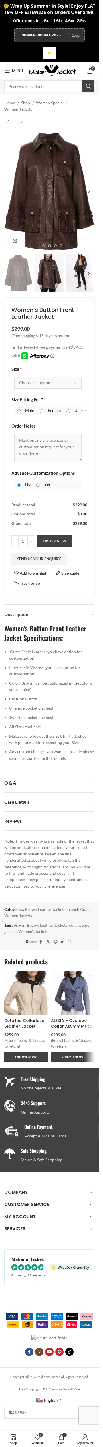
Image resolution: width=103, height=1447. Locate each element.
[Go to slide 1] (38, 245)
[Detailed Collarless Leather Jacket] (26, 993)
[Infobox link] (51, 1107)
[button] (10, 191)
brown (19, 925)
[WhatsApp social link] (69, 942)
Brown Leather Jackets (45, 909)
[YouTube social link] (49, 1352)
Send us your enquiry (39, 559)
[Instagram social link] (39, 1352)
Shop (25, 102)
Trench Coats (78, 909)
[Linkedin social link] (62, 942)
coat (73, 925)
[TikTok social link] (69, 1352)
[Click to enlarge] (15, 240)
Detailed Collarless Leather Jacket (24, 1023)
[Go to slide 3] (49, 245)
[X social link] (48, 942)
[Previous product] (7, 121)
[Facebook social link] (40, 942)
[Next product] (21, 121)
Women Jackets (18, 109)
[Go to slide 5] (61, 245)
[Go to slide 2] (43, 245)
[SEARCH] (88, 86)
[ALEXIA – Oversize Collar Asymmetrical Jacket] (73, 993)
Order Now (54, 541)
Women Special (50, 102)
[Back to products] (14, 121)
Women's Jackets (33, 931)
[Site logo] (52, 70)
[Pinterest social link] (55, 942)
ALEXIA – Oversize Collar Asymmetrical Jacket (72, 1026)
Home (9, 102)
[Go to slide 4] (55, 245)
